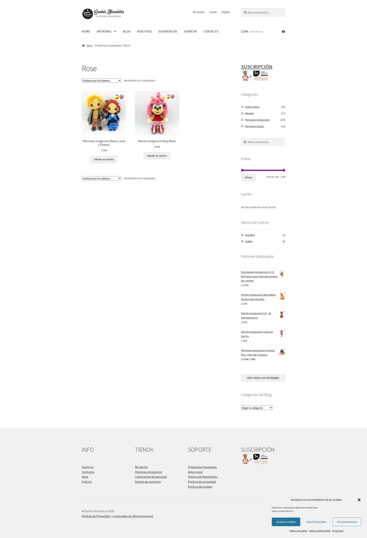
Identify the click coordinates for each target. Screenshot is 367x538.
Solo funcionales (316, 522)
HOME (86, 31)
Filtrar (248, 177)
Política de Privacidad (319, 530)
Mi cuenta (141, 467)
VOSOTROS (144, 31)
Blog (85, 477)
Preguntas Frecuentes (202, 467)
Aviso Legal (337, 530)
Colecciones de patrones (151, 477)
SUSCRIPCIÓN (256, 66)
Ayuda (213, 12)
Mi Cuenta (198, 12)
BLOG (126, 31)
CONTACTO (211, 31)
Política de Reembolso (203, 477)
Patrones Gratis (254, 126)
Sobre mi (87, 467)
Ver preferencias (347, 522)
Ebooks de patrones (148, 482)
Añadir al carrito (104, 159)
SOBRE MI (190, 31)
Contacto (88, 472)
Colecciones (252, 107)
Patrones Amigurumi (257, 120)
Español (250, 235)
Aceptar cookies (286, 522)
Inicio (89, 45)
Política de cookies (298, 530)
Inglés (249, 241)
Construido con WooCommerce (132, 516)
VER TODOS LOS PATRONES (263, 378)
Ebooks (249, 113)
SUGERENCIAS (167, 31)
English (226, 12)
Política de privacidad (202, 482)
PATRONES (104, 31)
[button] (359, 500)
